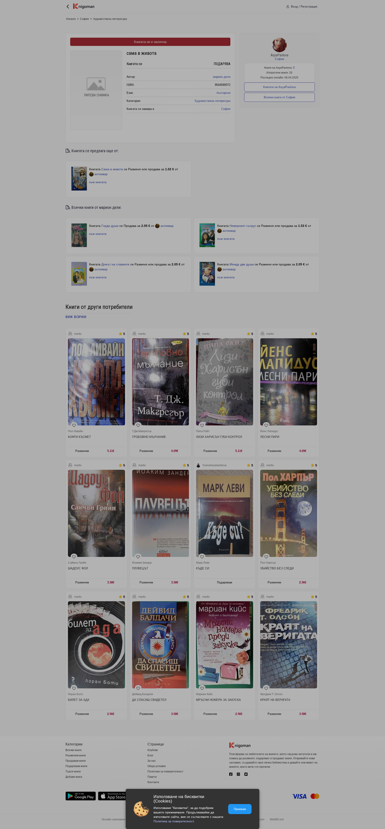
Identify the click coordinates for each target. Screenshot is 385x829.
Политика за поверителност (174, 821)
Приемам (240, 809)
